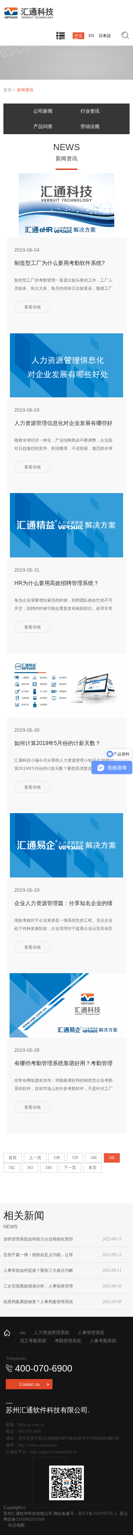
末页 (92, 1167)
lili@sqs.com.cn (31, 1424)
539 (75, 1157)
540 (93, 1157)
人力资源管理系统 (51, 1332)
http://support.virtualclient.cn (53, 1452)
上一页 (35, 1157)
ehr (23, 1332)
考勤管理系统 (68, 1340)
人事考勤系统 (103, 1340)
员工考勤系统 (33, 1340)
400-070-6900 (43, 1368)
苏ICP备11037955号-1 (97, 1513)
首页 (7, 90)
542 (12, 1167)
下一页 (70, 1167)
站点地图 (16, 1525)
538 (57, 1157)
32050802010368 (30, 1519)
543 (30, 1167)
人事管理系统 (91, 1332)
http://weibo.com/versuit (37, 1445)
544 (48, 1167)
